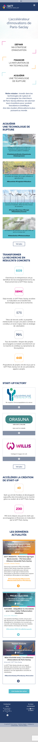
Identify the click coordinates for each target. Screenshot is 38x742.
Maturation (14, 615)
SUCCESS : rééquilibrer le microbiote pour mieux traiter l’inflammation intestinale (19, 611)
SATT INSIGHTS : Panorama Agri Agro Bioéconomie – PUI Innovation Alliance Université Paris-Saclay (19, 559)
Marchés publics (23, 725)
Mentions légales (22, 724)
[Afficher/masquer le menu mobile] (34, 5)
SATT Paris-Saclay (16, 662)
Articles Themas (15, 563)
